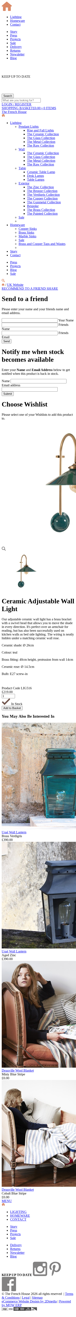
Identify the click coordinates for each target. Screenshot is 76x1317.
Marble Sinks (27, 236)
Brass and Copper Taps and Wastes (42, 244)
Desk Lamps (35, 176)
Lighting (16, 17)
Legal (26, 1297)
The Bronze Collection (42, 191)
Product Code (11, 688)
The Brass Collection (41, 210)
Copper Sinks (28, 228)
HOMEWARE (20, 1215)
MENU (7, 1201)
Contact (15, 24)
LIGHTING (18, 1212)
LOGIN (16, 104)
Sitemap (37, 1297)
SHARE (52, 288)
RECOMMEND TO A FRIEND (24, 288)
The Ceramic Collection (43, 134)
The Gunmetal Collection (44, 202)
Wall (22, 149)
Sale (13, 43)
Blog (13, 58)
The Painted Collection (42, 213)
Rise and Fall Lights (40, 130)
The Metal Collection (41, 141)
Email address (11, 385)
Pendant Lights (29, 126)
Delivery (16, 47)
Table (22, 168)
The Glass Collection (41, 138)
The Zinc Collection (40, 187)
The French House (14, 112)
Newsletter (17, 54)
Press (13, 35)
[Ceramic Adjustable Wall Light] (25, 591)
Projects (15, 39)
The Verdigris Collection (43, 194)
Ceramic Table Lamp (41, 172)
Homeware (17, 20)
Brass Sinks (26, 232)
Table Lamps (35, 179)
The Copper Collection (42, 198)
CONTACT (18, 1219)
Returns (15, 50)
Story (13, 31)
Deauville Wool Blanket (18, 1070)
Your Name (66, 320)
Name (6, 381)
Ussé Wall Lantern (14, 832)
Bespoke (33, 206)
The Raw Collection (40, 145)
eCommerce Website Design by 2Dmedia (29, 1301)
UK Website (15, 285)
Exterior (24, 183)
